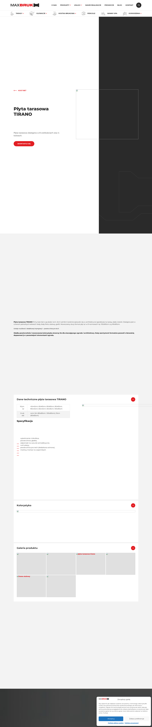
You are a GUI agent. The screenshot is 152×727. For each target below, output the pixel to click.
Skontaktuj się (24, 144)
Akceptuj (111, 719)
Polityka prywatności (132, 723)
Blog (119, 5)
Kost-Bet (22, 90)
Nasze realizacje (93, 5)
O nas (54, 5)
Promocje (109, 5)
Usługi (77, 5)
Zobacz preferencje (136, 719)
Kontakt (129, 5)
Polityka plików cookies (116, 723)
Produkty (64, 5)
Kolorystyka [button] (24, 505)
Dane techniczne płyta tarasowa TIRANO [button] (41, 399)
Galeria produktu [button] (27, 548)
